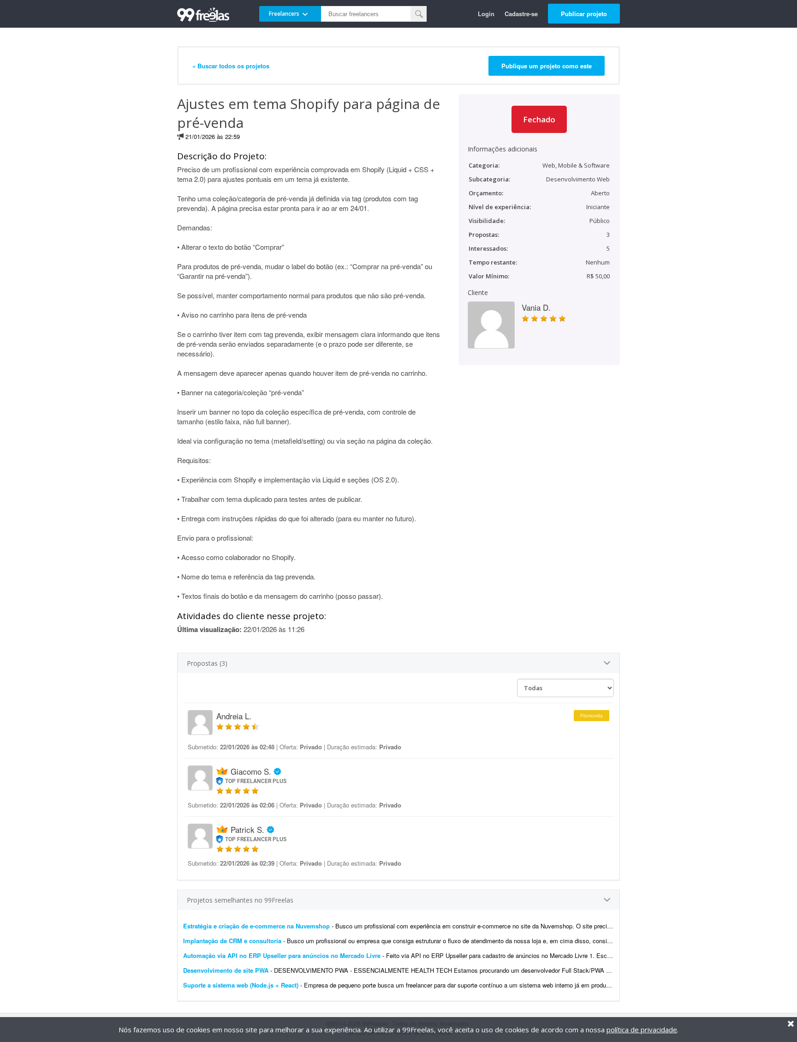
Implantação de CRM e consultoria (232, 940)
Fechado (539, 119)
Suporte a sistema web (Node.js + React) (241, 985)
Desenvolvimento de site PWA (225, 970)
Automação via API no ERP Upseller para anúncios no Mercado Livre (282, 955)
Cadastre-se (521, 13)
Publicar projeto (584, 13)
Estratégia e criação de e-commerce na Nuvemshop (256, 926)
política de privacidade (642, 1029)
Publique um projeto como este (546, 65)
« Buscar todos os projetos (230, 65)
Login (486, 13)
